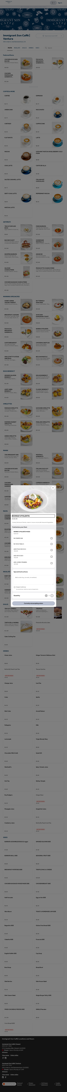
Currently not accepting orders (33, 603)
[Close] (53, 488)
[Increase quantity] (52, 595)
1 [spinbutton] (49, 595)
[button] (33, 499)
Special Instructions (21, 572)
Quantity (17, 595)
